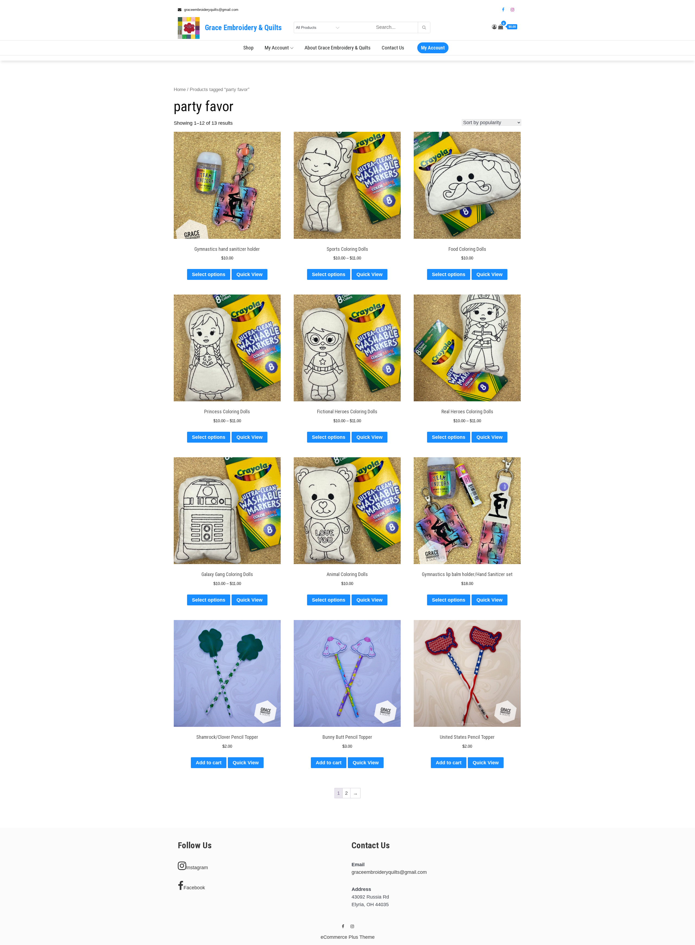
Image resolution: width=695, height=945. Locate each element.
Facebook (194, 887)
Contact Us (393, 48)
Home (180, 89)
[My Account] (494, 27)
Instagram (197, 867)
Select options (208, 274)
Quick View (249, 274)
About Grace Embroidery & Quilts (338, 48)
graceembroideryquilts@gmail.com (389, 872)
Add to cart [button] (209, 762)
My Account (277, 48)
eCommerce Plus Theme (348, 937)
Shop (248, 48)
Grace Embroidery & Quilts (243, 27)
